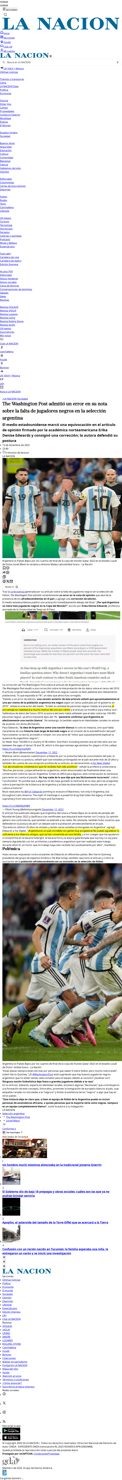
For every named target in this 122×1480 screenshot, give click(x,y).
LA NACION (9, 398)
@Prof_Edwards (33, 791)
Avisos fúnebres (9, 278)
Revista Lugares (9, 314)
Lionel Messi (13, 1120)
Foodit (7, 42)
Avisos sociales (8, 282)
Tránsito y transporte (12, 79)
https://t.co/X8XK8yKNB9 (16, 806)
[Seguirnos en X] (4, 1404)
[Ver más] (4, 1124)
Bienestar (5, 161)
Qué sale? (5, 253)
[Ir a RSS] (4, 1422)
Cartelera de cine (9, 257)
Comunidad (6, 157)
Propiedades (7, 111)
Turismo (4, 221)
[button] (61, 223)
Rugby (3, 200)
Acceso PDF (6, 271)
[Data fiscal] (4, 1474)
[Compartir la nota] (4, 573)
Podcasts (5, 239)
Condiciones (41, 1453)
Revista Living (7, 317)
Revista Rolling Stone (12, 321)
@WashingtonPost (42, 1074)
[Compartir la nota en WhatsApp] (8, 573)
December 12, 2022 (46, 752)
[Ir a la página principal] (61, 29)
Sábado (4, 292)
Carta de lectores (9, 285)
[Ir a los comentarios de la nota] (8, 568)
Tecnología (6, 225)
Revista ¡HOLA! (8, 310)
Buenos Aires (7, 143)
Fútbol (3, 196)
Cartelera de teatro (10, 260)
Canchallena (7, 207)
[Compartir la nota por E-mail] (11, 581)
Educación (6, 150)
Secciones (9, 37)
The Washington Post (18, 1117)
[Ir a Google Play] (11, 1432)
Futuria (4, 100)
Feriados (5, 232)
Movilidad (5, 118)
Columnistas (7, 182)
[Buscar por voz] (118, 62)
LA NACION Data (9, 86)
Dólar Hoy (5, 104)
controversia (17, 591)
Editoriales (6, 179)
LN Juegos (5, 218)
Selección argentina (13, 1113)
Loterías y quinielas (11, 236)
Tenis (3, 203)
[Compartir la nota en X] (8, 581)
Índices (4, 122)
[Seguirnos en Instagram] (4, 1413)
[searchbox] (59, 62)
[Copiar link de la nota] (4, 577)
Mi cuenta (9, 51)
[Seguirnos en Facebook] (4, 1394)
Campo (4, 107)
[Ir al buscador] (5, 15)
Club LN (8, 46)
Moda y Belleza (8, 243)
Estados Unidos (9, 132)
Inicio (7, 33)
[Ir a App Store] (11, 1439)
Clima (3, 82)
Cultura (4, 154)
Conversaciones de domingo (16, 289)
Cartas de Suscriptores (13, 186)
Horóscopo (6, 228)
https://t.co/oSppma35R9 (16, 749)
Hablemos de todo (10, 168)
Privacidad (53, 1453)
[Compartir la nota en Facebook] (4, 581)
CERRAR (4, 2)
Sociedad (22, 398)
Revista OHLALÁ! (9, 307)
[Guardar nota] (4, 568)
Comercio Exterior (10, 114)
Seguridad (6, 147)
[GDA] (11, 1464)
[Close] (4, 1257)
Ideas (3, 296)
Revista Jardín (7, 325)
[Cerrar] (50, 56)
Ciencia (4, 164)
